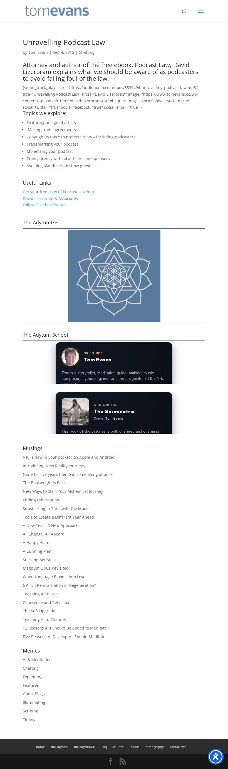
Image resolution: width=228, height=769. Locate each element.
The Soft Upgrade (39, 610)
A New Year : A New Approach (51, 525)
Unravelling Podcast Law (64, 42)
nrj (105, 747)
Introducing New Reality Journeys (54, 465)
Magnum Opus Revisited (46, 568)
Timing (29, 719)
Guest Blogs (34, 693)
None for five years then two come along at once (68, 474)
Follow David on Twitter (44, 204)
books (134, 747)
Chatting (87, 52)
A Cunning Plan (37, 551)
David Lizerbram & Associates (50, 198)
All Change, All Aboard (44, 534)
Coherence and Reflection (47, 602)
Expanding (33, 676)
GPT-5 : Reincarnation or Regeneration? (59, 585)
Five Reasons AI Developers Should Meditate (64, 636)
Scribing (30, 711)
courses (118, 747)
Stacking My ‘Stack (39, 559)
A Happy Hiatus (37, 542)
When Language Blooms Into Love (54, 576)
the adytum (59, 747)
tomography (154, 747)
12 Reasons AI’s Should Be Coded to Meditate (65, 628)
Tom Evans (38, 52)
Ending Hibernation (41, 499)
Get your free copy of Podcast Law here (59, 191)
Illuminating (34, 702)
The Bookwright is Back (44, 482)
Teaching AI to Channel (44, 619)
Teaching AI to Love (41, 594)
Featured (31, 685)
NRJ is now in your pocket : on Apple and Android (69, 457)
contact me (178, 747)
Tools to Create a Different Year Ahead (58, 517)
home (40, 747)
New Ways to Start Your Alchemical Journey (63, 491)
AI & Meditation (37, 659)
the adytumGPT (85, 747)
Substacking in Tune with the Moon (56, 508)
